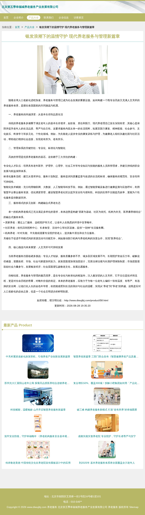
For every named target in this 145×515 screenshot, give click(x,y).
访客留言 (79, 17)
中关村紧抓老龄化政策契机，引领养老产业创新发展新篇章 (38, 356)
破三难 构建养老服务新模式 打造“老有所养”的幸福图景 (107, 409)
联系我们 (49, 17)
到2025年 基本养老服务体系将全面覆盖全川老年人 (107, 462)
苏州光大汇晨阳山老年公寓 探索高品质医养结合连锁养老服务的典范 (41, 383)
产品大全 (34, 17)
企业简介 (19, 17)
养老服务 (52, 507)
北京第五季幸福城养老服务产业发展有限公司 (30, 6)
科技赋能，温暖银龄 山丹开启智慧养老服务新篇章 (38, 409)
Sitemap (133, 507)
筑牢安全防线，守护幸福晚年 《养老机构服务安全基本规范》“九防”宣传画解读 (47, 436)
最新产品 (11, 325)
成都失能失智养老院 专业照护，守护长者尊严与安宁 (107, 436)
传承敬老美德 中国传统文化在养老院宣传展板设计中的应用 (38, 462)
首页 (6, 17)
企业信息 (64, 17)
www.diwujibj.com (37, 507)
